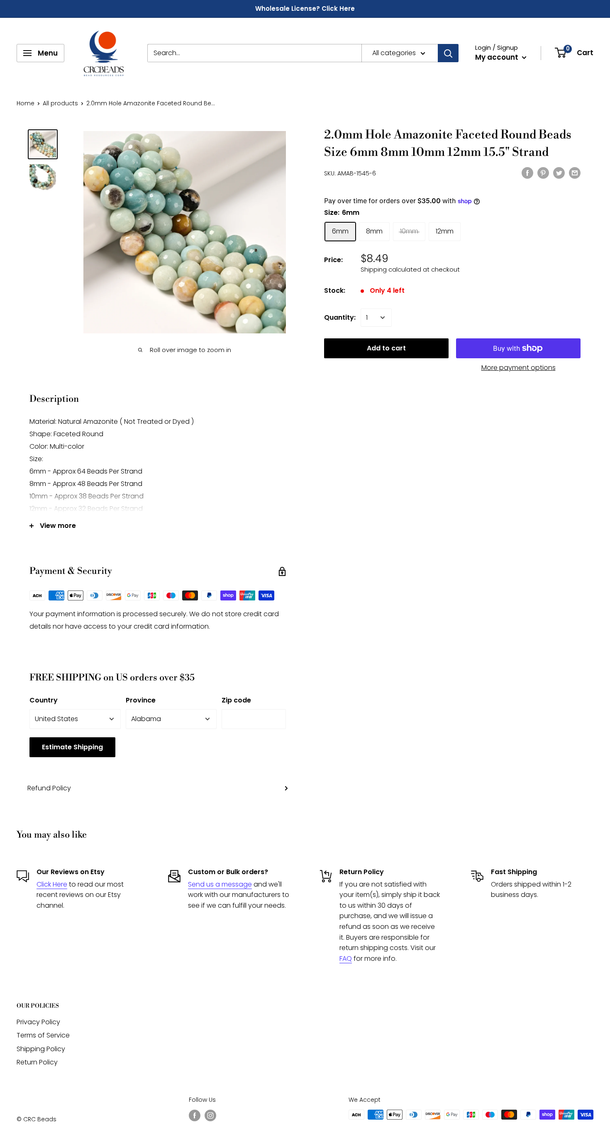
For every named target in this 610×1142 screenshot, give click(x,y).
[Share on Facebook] (527, 172)
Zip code (236, 700)
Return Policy (37, 1062)
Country (43, 700)
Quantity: (340, 317)
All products (60, 103)
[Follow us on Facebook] (194, 1115)
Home (25, 103)
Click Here (52, 884)
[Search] (448, 53)
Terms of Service (43, 1035)
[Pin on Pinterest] (543, 172)
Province (141, 700)
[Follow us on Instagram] (210, 1115)
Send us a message (220, 884)
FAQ (345, 958)
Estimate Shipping (72, 747)
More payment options (518, 367)
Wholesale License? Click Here (305, 8)
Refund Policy (49, 788)
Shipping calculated (391, 269)
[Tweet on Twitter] (559, 172)
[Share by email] (575, 172)
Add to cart (386, 348)
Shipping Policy (41, 1049)
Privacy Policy (38, 1022)
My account (497, 57)
